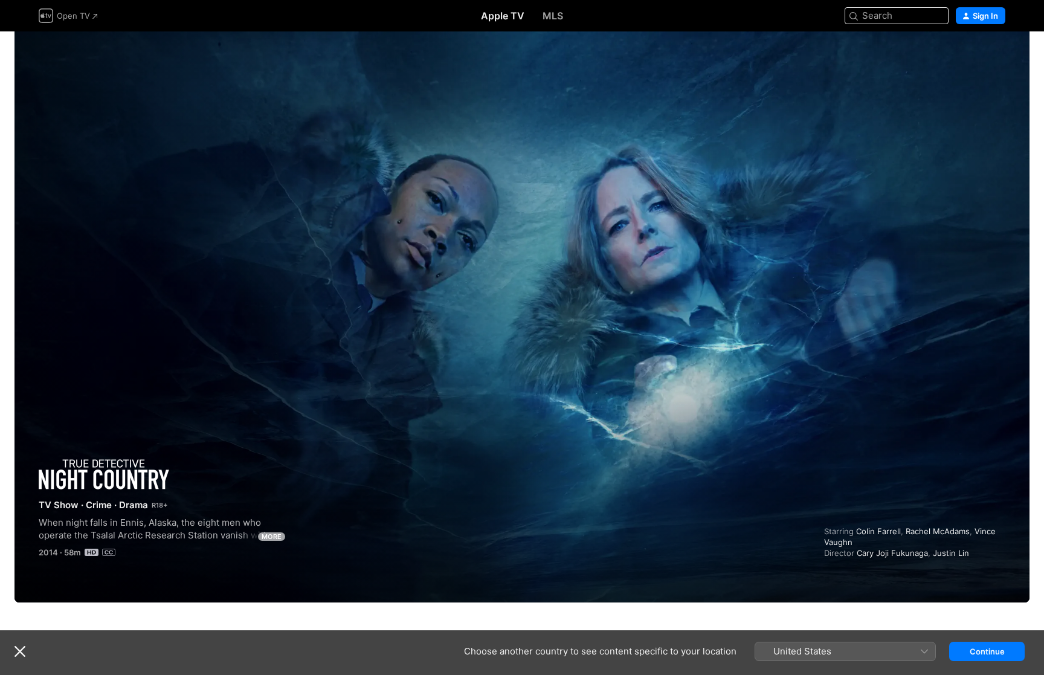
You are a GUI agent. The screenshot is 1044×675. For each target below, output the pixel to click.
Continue (987, 651)
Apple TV (502, 16)
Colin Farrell (878, 531)
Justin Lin (951, 553)
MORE (272, 536)
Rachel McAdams (938, 531)
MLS (553, 16)
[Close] (19, 651)
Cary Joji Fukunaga (892, 553)
